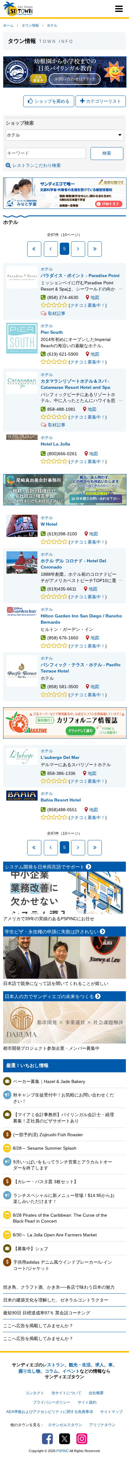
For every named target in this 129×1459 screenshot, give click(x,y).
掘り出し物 (29, 1371)
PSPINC (62, 1451)
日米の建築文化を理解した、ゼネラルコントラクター (55, 1299)
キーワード (18, 153)
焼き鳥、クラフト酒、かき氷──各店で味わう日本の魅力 (59, 1287)
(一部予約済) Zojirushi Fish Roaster (48, 1134)
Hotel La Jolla (55, 443)
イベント (71, 1371)
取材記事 (56, 313)
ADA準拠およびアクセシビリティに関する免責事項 (49, 1412)
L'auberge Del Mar (60, 757)
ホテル (52, 25)
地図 (94, 297)
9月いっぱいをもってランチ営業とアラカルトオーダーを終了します (62, 1165)
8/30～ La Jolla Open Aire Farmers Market (55, 1234)
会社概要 (96, 1393)
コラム (51, 1371)
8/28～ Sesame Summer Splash (44, 1148)
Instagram (81, 1438)
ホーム (8, 25)
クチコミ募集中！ (87, 305)
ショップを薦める (52, 101)
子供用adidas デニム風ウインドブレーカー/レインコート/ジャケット (62, 1265)
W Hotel (49, 524)
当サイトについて (66, 1393)
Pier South (52, 332)
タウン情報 (30, 25)
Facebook (47, 1438)
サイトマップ (111, 1412)
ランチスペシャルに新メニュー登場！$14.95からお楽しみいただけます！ (64, 1198)
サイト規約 (87, 1402)
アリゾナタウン (102, 1425)
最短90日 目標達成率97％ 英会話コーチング (46, 1312)
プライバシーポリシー (51, 1402)
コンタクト (34, 1393)
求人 (99, 1364)
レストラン (53, 1364)
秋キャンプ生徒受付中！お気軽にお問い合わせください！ (63, 1098)
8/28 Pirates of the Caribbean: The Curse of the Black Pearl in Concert (60, 1218)
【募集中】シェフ (30, 1248)
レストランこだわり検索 (37, 165)
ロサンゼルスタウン (65, 1425)
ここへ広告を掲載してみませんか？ (38, 1325)
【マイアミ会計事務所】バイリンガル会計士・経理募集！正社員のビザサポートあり (63, 1117)
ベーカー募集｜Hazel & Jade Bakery (49, 1081)
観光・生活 (80, 1364)
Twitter (64, 1438)
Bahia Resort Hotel (61, 799)
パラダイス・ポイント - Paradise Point (80, 275)
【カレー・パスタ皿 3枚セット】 (45, 1181)
